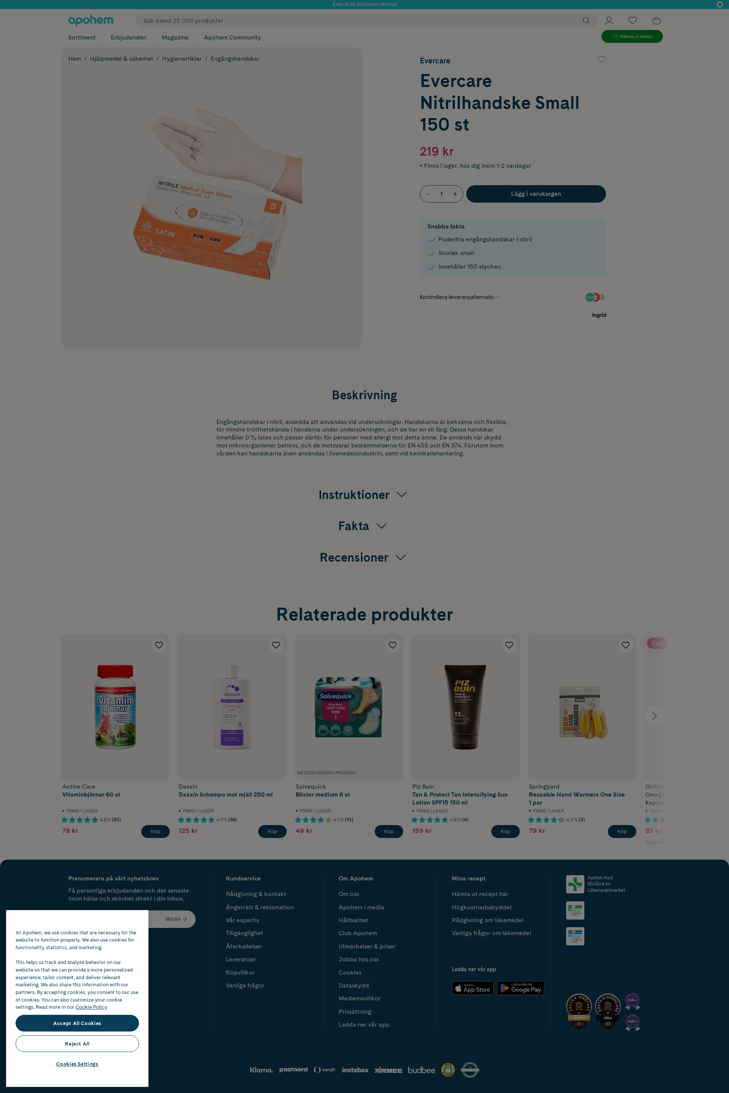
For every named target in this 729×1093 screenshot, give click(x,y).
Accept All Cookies (77, 1023)
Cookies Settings (77, 1064)
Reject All (77, 1044)
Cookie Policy (91, 1007)
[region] (77, 998)
